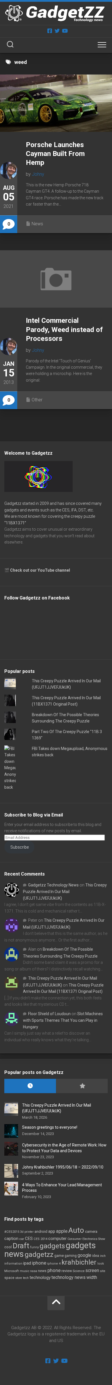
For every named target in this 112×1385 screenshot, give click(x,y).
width (91, 1277)
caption (11, 1238)
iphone (39, 1263)
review (66, 1271)
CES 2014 (40, 1239)
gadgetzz (39, 1255)
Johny (38, 174)
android (40, 1231)
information (13, 1263)
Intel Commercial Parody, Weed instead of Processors (64, 329)
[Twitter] (57, 30)
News (37, 223)
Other (37, 400)
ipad (27, 1263)
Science (78, 1271)
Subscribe (19, 847)
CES (29, 1238)
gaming (71, 1256)
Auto (76, 1230)
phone (54, 1270)
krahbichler (78, 1262)
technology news (68, 1277)
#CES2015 (11, 1232)
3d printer (27, 1232)
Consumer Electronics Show (86, 1239)
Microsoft (11, 1271)
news (42, 1271)
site (102, 1271)
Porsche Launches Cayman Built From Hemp (55, 154)
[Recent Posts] (30, 1086)
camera (91, 1231)
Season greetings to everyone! (49, 1127)
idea (95, 1256)
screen (92, 1270)
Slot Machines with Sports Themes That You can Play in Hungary (63, 1020)
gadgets (52, 1246)
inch (103, 1256)
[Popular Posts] (82, 1086)
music (24, 1271)
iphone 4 (54, 1263)
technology (40, 1277)
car (21, 1239)
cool (8, 1247)
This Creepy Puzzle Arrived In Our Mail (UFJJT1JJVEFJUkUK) (65, 891)
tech (26, 1278)
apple (61, 1231)
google (84, 1255)
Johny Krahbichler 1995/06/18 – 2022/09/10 (62, 1167)
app (51, 1231)
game (59, 1255)
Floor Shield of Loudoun (49, 1013)
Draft (21, 1245)
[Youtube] (64, 30)
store (18, 1278)
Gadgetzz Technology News (53, 885)
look (100, 1263)
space (9, 1277)
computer (57, 1238)
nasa (33, 1271)
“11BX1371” (15, 523)
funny (34, 1247)
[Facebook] (49, 30)
